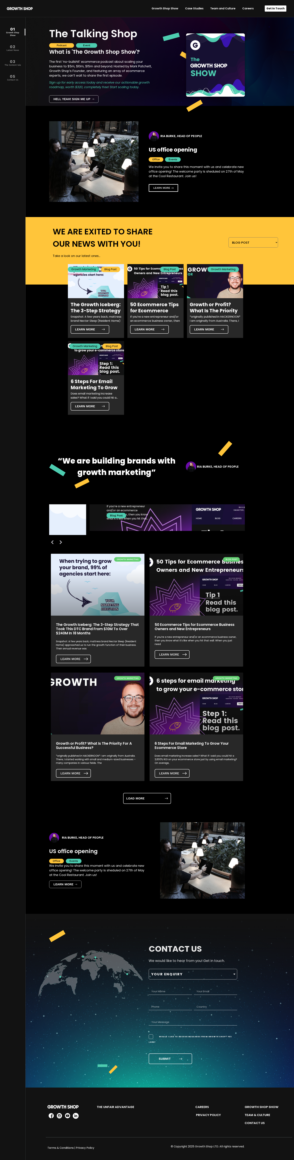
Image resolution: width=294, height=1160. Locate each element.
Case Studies (194, 8)
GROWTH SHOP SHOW (261, 1107)
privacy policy (208, 1115)
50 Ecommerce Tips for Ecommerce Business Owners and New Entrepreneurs (194, 626)
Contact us (255, 1123)
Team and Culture (222, 8)
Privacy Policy (85, 1148)
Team (249, 1115)
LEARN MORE (70, 659)
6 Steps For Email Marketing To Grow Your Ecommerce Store (192, 745)
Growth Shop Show (165, 8)
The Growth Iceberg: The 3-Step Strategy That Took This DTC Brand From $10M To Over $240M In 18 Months (97, 629)
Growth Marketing (83, 269)
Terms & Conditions (60, 1148)
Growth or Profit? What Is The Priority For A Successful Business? (94, 745)
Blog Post (110, 269)
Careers (248, 8)
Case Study (75, 274)
